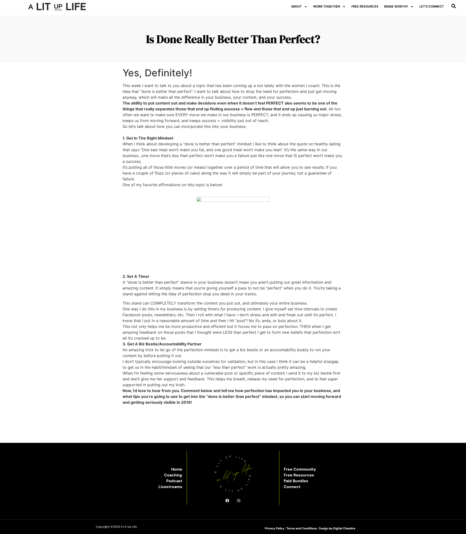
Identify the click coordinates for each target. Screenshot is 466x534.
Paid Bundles (296, 480)
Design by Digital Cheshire (337, 528)
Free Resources (364, 6)
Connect (292, 486)
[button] (454, 6)
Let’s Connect (431, 6)
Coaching (173, 475)
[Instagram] (239, 500)
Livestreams (170, 486)
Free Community (300, 469)
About (296, 6)
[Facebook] (227, 500)
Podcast (174, 480)
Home (176, 469)
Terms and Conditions (301, 528)
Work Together (326, 6)
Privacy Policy (274, 528)
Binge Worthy (396, 6)
